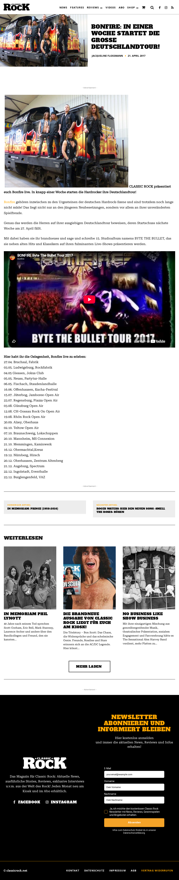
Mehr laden (89, 666)
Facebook (29, 802)
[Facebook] (160, 8)
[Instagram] (166, 8)
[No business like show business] (149, 577)
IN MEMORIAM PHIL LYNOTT (26, 616)
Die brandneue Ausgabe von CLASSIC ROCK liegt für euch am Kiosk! (88, 620)
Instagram (64, 802)
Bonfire (9, 202)
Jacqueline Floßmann (107, 56)
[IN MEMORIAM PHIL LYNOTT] (30, 577)
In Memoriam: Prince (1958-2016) (32, 508)
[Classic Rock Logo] (16, 7)
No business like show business (143, 616)
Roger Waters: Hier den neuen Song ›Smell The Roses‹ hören (130, 510)
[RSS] (172, 8)
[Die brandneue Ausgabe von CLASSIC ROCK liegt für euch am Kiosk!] (89, 577)
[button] (152, 7)
